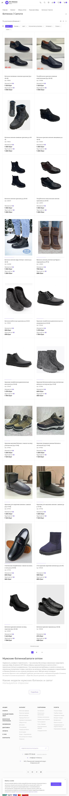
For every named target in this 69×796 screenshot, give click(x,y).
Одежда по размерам (25, 720)
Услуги (5, 710)
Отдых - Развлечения (25, 734)
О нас (5, 734)
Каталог (22, 707)
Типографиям (41, 721)
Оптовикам (41, 710)
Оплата (5, 731)
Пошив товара (58, 710)
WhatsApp (41, 772)
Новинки (21, 739)
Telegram (36, 772)
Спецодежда (22, 727)
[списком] (63, 21)
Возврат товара (58, 717)
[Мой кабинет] (48, 2)
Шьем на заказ (58, 722)
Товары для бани (24, 729)
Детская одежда (23, 715)
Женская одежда (24, 710)
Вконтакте (28, 772)
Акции (5, 707)
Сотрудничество (42, 730)
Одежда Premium (24, 717)
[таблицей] (66, 21)
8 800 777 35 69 (30, 754)
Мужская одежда (24, 713)
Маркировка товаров (60, 729)
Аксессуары (22, 732)
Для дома (21, 724)
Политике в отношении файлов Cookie (26, 791)
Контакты (6, 737)
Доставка (6, 727)
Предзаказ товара (59, 715)
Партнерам (42, 707)
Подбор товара (58, 713)
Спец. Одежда (42, 724)
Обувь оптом (22, 722)
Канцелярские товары (25, 736)
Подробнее (34, 692)
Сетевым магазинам (43, 717)
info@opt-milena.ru (36, 758)
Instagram (32, 772)
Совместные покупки (44, 719)
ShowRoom (7, 724)
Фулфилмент (57, 720)
